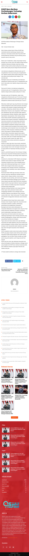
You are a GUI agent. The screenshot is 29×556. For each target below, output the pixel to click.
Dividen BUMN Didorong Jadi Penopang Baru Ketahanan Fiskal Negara (6, 381)
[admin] (14, 282)
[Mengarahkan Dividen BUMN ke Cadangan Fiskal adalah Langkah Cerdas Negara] (21, 373)
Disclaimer (11, 554)
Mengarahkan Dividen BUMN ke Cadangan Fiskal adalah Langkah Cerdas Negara (18, 436)
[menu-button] (1, 2)
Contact (18, 554)
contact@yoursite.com (12, 537)
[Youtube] (13, 547)
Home (2, 6)
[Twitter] (13, 16)
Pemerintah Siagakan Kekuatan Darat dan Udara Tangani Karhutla (15, 336)
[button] (27, 2)
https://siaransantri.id (14, 291)
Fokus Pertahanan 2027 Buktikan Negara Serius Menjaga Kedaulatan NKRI (7, 412)
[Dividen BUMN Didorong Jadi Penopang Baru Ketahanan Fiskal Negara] (7, 373)
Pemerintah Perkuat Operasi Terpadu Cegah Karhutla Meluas (13, 324)
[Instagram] (6, 547)
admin (14, 289)
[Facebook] (9, 16)
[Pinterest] (16, 16)
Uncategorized (4, 377)
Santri (5, 6)
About (15, 554)
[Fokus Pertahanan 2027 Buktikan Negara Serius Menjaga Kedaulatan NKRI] (7, 405)
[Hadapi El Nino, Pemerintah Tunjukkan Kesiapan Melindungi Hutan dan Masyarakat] (21, 389)
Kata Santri (9, 6)
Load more (14, 417)
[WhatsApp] (19, 16)
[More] (22, 261)
